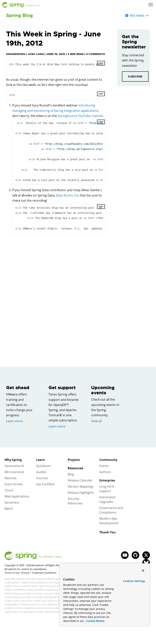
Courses (42, 478)
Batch (9, 508)
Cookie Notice (94, 621)
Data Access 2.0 (67, 195)
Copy (100, 63)
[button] (150, 4)
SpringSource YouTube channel (80, 116)
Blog (71, 474)
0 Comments (95, 54)
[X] (146, 555)
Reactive (11, 478)
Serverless (12, 502)
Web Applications (17, 496)
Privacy (25, 572)
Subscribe (135, 76)
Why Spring (13, 460)
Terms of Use (12, 572)
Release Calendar (80, 480)
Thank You (107, 532)
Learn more (14, 421)
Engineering (15, 54)
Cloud (9, 490)
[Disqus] (56, 290)
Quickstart (43, 466)
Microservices (14, 472)
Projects (74, 460)
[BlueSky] (146, 563)
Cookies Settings (134, 581)
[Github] (135, 555)
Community (108, 460)
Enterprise (107, 480)
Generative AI (14, 466)
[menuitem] (151, 5)
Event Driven (14, 484)
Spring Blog (19, 15)
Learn (40, 460)
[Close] (143, 570)
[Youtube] (125, 555)
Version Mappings (81, 486)
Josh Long (36, 54)
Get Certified (45, 484)
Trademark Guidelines (44, 572)
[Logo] (21, 5)
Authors (105, 472)
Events (104, 466)
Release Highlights (81, 492)
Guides (41, 472)
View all (96, 421)
